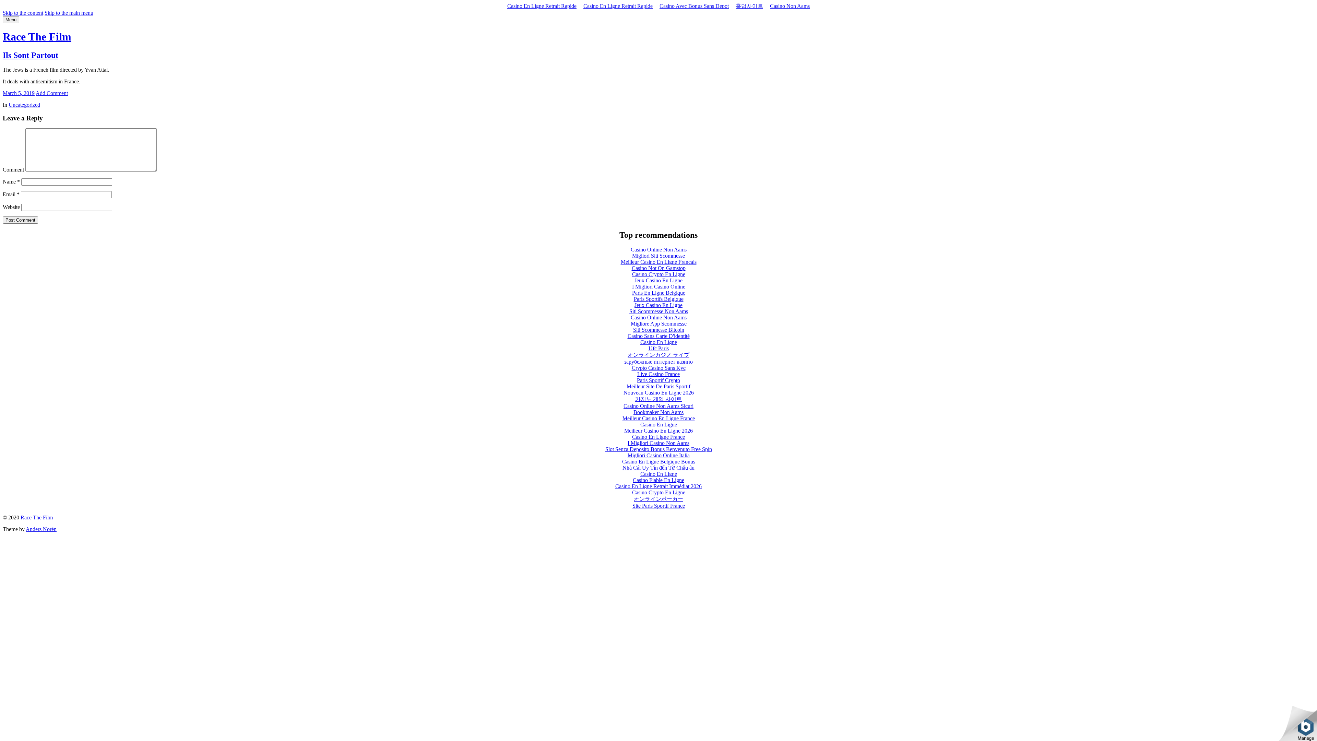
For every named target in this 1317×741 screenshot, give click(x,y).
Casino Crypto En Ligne (658, 274)
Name (11, 182)
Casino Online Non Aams (659, 249)
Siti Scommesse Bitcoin (658, 330)
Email (11, 194)
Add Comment (52, 93)
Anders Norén (41, 529)
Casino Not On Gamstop (659, 268)
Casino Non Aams (790, 6)
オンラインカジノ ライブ (658, 355)
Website (11, 207)
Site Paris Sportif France (658, 506)
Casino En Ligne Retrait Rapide (542, 6)
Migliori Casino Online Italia (659, 455)
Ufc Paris (659, 348)
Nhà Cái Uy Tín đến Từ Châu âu (658, 468)
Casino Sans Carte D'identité (659, 336)
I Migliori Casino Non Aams (658, 443)
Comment (13, 170)
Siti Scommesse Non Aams (658, 311)
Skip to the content (23, 13)
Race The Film (37, 37)
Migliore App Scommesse (659, 324)
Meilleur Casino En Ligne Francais (659, 262)
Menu (10, 19)
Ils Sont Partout (30, 55)
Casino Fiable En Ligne (658, 480)
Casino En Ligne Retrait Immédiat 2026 (658, 486)
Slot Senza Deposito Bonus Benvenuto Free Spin (658, 449)
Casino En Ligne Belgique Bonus (658, 461)
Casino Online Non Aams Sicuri (658, 406)
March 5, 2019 (19, 93)
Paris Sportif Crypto (658, 380)
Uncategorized (24, 105)
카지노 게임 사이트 (658, 399)
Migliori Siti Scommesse (658, 256)
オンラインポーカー (658, 499)
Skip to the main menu (69, 13)
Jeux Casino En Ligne (658, 280)
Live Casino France (658, 374)
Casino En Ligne (658, 342)
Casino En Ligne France (658, 437)
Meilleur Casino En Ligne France (658, 418)
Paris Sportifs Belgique (659, 299)
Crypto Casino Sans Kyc (659, 368)
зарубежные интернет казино (658, 362)
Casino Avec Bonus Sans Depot (694, 6)
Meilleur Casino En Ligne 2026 (658, 431)
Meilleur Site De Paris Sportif (658, 386)
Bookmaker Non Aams (658, 412)
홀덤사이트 (749, 6)
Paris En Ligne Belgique (658, 293)
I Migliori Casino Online (658, 287)
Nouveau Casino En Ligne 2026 (659, 393)
